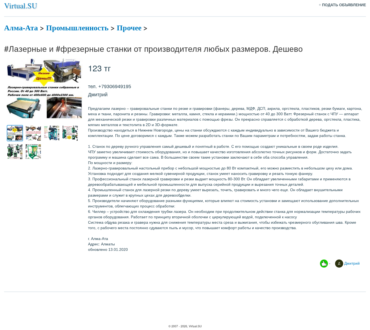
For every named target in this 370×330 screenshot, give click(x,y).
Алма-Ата (21, 27)
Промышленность (77, 27)
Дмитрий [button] (351, 263)
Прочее (129, 27)
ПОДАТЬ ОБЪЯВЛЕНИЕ (344, 5)
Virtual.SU (20, 5)
